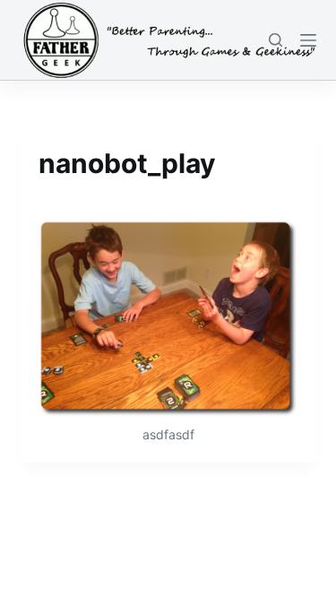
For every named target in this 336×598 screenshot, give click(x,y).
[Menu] (308, 40)
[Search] (275, 40)
